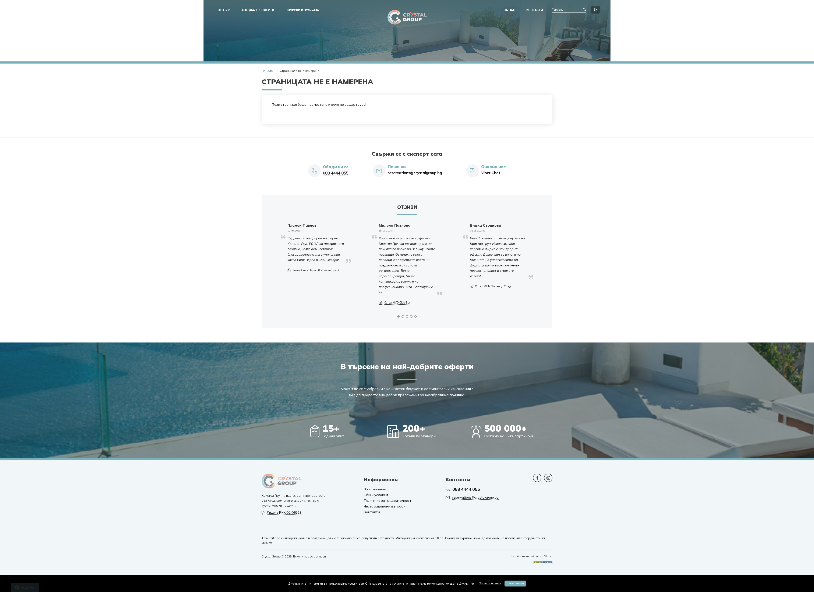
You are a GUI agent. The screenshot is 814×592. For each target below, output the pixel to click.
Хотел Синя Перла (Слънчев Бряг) (316, 270)
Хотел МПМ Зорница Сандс (493, 286)
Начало (267, 71)
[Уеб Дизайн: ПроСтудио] (543, 561)
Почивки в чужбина (302, 10)
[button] (398, 316)
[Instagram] (548, 478)
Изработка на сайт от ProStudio (531, 556)
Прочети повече (490, 583)
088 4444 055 (335, 173)
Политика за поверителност (387, 501)
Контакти (372, 512)
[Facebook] (537, 478)
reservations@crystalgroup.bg (415, 173)
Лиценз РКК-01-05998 (284, 512)
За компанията (376, 489)
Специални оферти (258, 10)
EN (596, 9)
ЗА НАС (509, 10)
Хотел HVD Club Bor (397, 302)
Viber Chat (490, 173)
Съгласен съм (515, 583)
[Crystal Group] (407, 17)
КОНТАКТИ (534, 10)
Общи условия (376, 495)
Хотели (224, 10)
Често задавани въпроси (385, 506)
